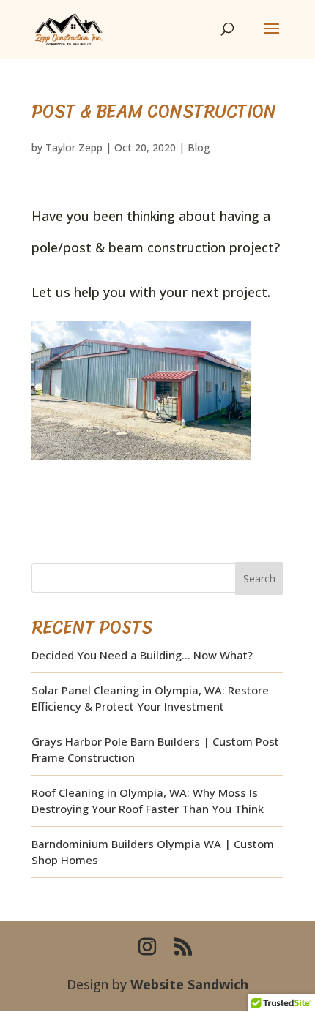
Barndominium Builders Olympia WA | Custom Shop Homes (153, 852)
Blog (199, 147)
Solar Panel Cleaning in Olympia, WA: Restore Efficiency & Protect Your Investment (150, 698)
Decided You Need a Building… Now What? (142, 655)
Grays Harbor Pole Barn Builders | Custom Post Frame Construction (155, 749)
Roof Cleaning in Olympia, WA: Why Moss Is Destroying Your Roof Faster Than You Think (148, 801)
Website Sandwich (189, 984)
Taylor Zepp (74, 147)
